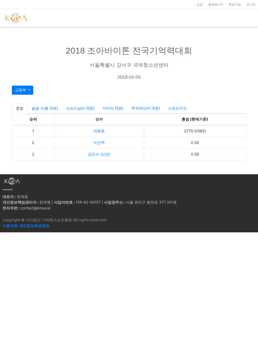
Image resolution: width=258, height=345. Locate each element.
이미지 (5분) (113, 108)
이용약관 (10, 225)
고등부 (21, 89)
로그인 (250, 4)
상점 (200, 4)
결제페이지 (215, 4)
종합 (19, 108)
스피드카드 (177, 108)
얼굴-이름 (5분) (44, 108)
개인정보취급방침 (34, 225)
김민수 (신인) (99, 154)
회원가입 (235, 4)
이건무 (99, 142)
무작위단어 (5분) (146, 108)
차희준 (99, 131)
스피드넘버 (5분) (80, 108)
